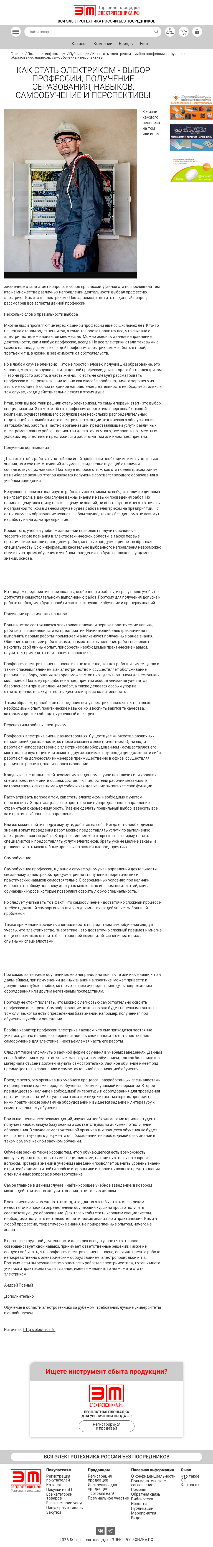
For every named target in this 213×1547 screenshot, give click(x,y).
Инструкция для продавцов (102, 1487)
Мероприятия (143, 1513)
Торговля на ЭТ (102, 1493)
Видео (137, 1518)
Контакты (190, 1485)
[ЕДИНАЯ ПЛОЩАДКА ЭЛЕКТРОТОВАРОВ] (107, 10)
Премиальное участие (108, 1498)
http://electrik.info (39, 1329)
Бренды (126, 43)
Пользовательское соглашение (148, 1483)
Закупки (53, 1512)
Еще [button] (144, 43)
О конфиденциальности (153, 1476)
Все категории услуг (64, 1503)
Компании (103, 43)
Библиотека (142, 1499)
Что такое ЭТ (190, 1478)
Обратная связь (145, 1494)
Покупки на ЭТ (59, 1489)
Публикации (142, 1508)
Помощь (138, 1489)
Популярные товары (64, 1507)
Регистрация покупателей (58, 1478)
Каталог (79, 43)
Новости (139, 1503)
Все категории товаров (59, 1496)
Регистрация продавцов (100, 1478)
